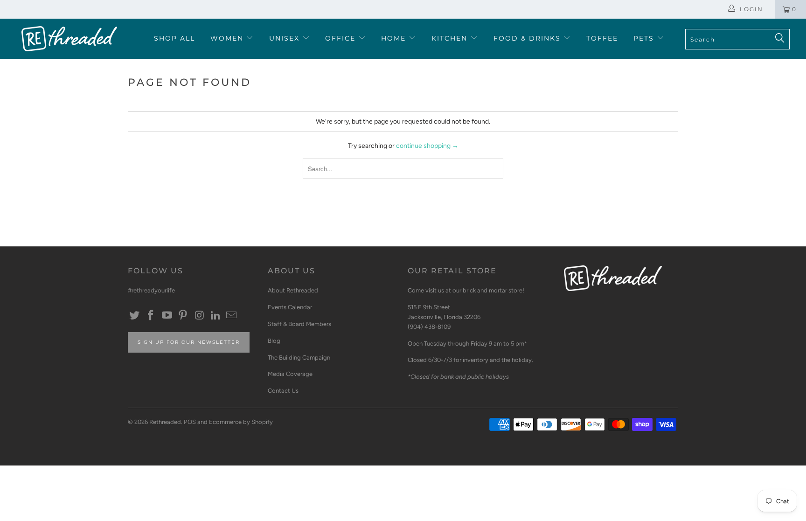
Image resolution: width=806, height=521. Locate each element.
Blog (274, 340)
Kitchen (450, 38)
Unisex (285, 38)
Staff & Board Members (299, 323)
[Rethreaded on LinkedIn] (215, 316)
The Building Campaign (299, 357)
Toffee (602, 38)
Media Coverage (290, 373)
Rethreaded (165, 421)
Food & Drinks (528, 38)
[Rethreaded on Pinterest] (183, 316)
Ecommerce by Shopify (241, 421)
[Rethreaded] (69, 39)
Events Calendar (290, 307)
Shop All (174, 38)
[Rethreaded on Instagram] (200, 316)
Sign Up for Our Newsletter (189, 342)
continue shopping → (427, 146)
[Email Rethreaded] (232, 316)
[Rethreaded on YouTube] (167, 316)
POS (190, 421)
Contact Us (283, 390)
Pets (645, 38)
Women (228, 38)
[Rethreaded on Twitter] (135, 316)
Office (341, 38)
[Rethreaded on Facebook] (151, 316)
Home (395, 38)
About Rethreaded (293, 290)
